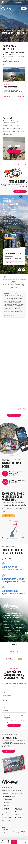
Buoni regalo (5, 812)
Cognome (4, 700)
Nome (4, 692)
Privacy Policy (5, 827)
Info (8, 842)
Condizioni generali (7, 817)
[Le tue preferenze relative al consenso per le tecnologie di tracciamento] (26, 633)
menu (23, 8)
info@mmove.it (18, 2)
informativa (7, 717)
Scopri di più (19, 191)
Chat (25, 842)
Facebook (19, 812)
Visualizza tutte (9, 229)
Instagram (19, 814)
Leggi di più (12, 475)
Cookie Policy (5, 829)
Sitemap (4, 825)
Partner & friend (6, 820)
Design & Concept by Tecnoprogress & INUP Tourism (13, 832)
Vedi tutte (13, 415)
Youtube (19, 817)
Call (20, 842)
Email (3, 708)
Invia (13, 725)
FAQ (3, 814)
